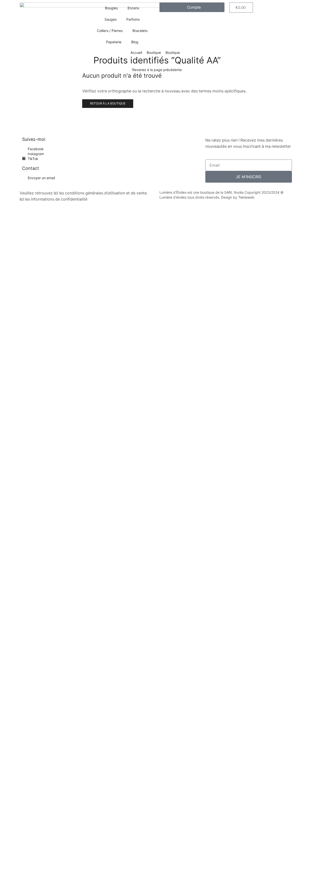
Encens (133, 8)
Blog (134, 42)
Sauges (111, 19)
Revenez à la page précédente (157, 70)
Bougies (111, 8)
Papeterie (113, 42)
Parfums (133, 19)
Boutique (154, 52)
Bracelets (139, 31)
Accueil (136, 52)
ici (56, 193)
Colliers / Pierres (110, 31)
